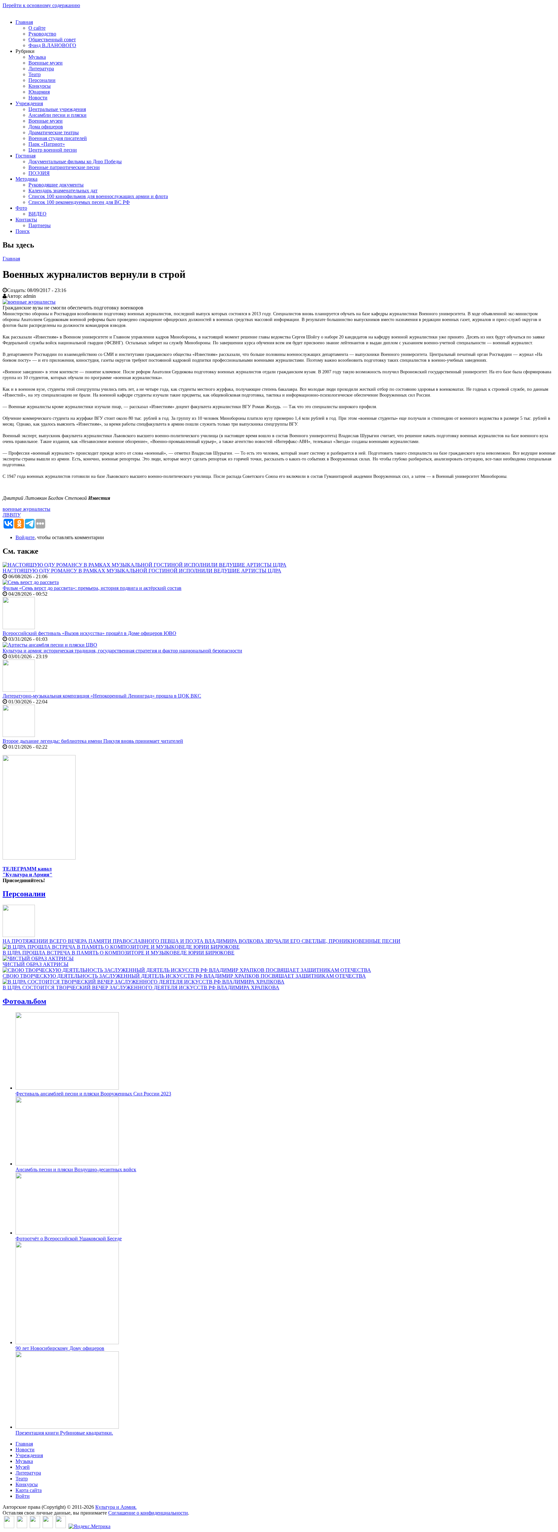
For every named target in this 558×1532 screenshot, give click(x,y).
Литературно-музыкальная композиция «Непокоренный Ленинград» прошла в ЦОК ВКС (102, 696)
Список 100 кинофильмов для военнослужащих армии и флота (98, 196)
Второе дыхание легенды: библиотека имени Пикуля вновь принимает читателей (93, 741)
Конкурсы (39, 86)
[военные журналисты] (29, 302)
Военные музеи (45, 63)
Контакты (26, 219)
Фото (21, 208)
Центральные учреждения (57, 109)
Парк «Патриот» (46, 144)
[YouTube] (47, 1526)
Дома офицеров (45, 126)
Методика (26, 179)
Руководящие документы (56, 184)
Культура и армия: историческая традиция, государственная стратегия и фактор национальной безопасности (122, 650)
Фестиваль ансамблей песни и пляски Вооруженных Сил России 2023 (93, 1093)
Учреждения (29, 103)
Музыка (37, 57)
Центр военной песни (52, 150)
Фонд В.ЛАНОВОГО (52, 45)
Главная (24, 22)
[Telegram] (60, 1526)
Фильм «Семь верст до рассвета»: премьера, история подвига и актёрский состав (92, 588)
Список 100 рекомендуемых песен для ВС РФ (79, 202)
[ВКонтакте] (9, 1526)
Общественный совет (52, 39)
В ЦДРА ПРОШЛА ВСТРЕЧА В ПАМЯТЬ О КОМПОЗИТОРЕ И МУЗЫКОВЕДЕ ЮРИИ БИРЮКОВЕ (118, 952)
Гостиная (26, 155)
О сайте (37, 28)
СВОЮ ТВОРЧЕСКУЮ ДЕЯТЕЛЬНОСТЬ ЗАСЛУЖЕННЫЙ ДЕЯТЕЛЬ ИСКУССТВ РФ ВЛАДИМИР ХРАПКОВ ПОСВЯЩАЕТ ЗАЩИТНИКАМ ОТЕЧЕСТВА (184, 976)
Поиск (23, 231)
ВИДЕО (37, 214)
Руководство (42, 33)
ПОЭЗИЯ (39, 173)
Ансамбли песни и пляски (57, 115)
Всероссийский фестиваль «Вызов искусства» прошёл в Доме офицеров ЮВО (89, 633)
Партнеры (39, 225)
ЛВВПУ (12, 515)
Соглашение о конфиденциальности (148, 1513)
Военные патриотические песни (64, 167)
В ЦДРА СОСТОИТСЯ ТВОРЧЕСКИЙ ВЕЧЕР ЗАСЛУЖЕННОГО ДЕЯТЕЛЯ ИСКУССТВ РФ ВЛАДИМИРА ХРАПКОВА (141, 987)
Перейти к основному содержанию (41, 5)
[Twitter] (22, 1526)
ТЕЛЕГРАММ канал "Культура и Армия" (27, 871)
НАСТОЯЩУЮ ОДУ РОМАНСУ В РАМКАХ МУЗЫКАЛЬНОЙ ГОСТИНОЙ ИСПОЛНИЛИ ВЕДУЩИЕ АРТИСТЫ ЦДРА (142, 570)
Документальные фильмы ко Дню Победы (75, 161)
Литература (41, 68)
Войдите (25, 537)
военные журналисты (26, 509)
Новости (37, 97)
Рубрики (25, 51)
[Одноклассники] (34, 1526)
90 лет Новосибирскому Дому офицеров (60, 1348)
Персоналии (42, 80)
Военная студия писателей (57, 138)
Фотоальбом (24, 1001)
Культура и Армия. (116, 1507)
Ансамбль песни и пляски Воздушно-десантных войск (76, 1169)
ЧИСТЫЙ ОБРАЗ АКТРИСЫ (35, 964)
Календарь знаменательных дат (63, 190)
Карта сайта (29, 1490)
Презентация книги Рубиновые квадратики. (64, 1433)
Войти (23, 1496)
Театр (34, 74)
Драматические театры (53, 132)
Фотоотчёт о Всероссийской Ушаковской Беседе (69, 1238)
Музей (23, 1467)
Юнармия (39, 92)
